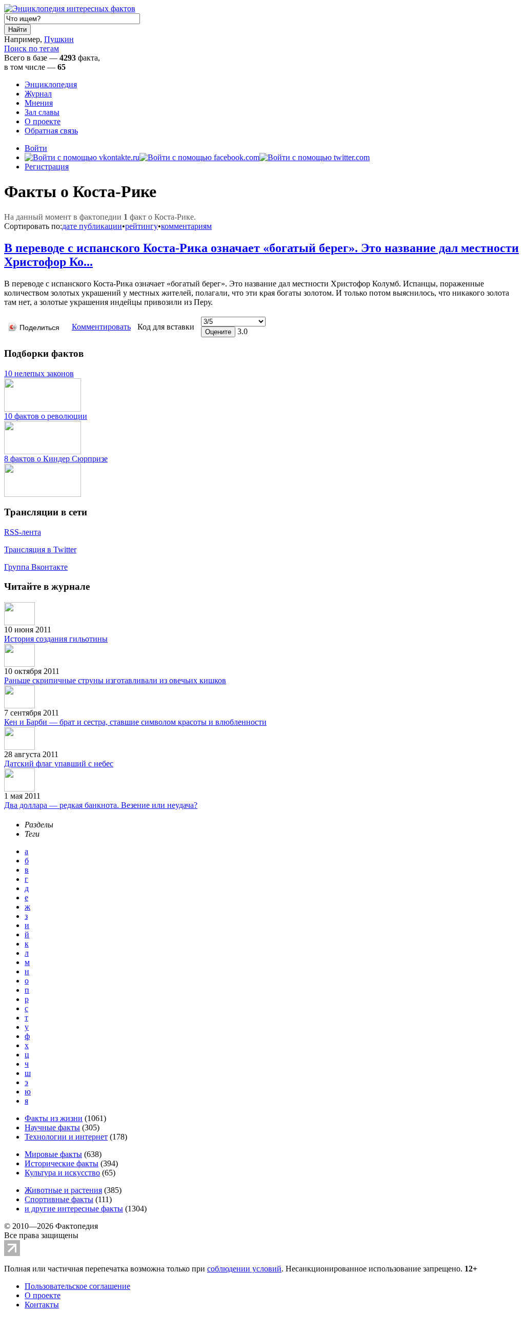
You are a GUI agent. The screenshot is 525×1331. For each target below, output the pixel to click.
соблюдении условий (244, 1268)
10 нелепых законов (39, 373)
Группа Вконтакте (36, 567)
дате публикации (92, 226)
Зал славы (42, 112)
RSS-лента (22, 532)
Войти (36, 148)
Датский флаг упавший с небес (58, 763)
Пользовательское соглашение (77, 1286)
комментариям (186, 226)
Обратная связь (51, 130)
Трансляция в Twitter (40, 549)
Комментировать (101, 326)
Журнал (38, 93)
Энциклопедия (51, 84)
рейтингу (141, 226)
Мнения (39, 103)
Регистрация (47, 166)
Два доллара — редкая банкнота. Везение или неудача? (100, 805)
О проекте (42, 121)
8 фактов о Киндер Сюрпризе (56, 458)
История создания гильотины (56, 638)
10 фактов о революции (45, 416)
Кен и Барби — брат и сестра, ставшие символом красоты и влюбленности (135, 722)
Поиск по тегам (31, 48)
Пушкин (59, 39)
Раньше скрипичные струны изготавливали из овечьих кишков (115, 680)
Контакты (42, 1304)
